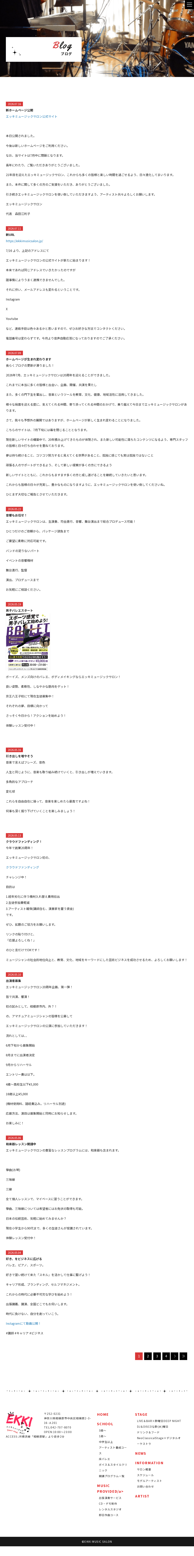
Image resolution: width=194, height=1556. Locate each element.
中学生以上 (106, 1442)
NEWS (140, 1453)
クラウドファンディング (22, 867)
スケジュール (145, 1475)
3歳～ (102, 1430)
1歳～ (102, 1436)
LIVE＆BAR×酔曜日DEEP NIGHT (159, 1421)
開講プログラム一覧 (111, 1476)
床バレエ (104, 1459)
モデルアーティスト (149, 1481)
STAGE (141, 1414)
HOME (103, 1414)
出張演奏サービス (110, 1498)
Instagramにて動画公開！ (23, 1323)
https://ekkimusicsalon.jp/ (24, 241)
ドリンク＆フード (148, 1432)
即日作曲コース (109, 1515)
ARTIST (142, 1495)
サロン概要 (144, 1469)
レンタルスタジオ (110, 1509)
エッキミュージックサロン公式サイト (31, 116)
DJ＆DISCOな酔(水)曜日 (152, 1426)
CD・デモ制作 (108, 1503)
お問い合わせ (145, 1486)
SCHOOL (105, 1423)
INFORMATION (149, 1462)
